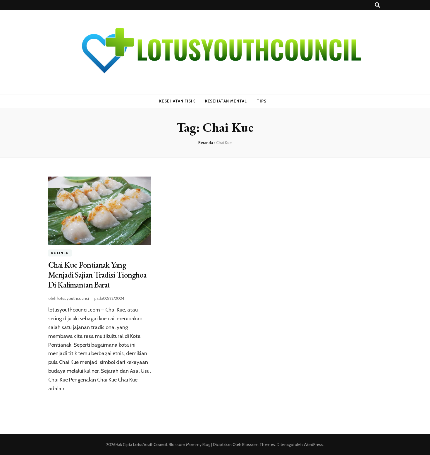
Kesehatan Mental (226, 101)
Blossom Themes (258, 444)
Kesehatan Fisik (177, 101)
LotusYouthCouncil (150, 444)
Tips (261, 101)
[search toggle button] (377, 5)
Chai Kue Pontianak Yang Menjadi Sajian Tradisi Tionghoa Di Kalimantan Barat (97, 274)
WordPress (313, 444)
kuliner (60, 253)
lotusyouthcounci (73, 298)
